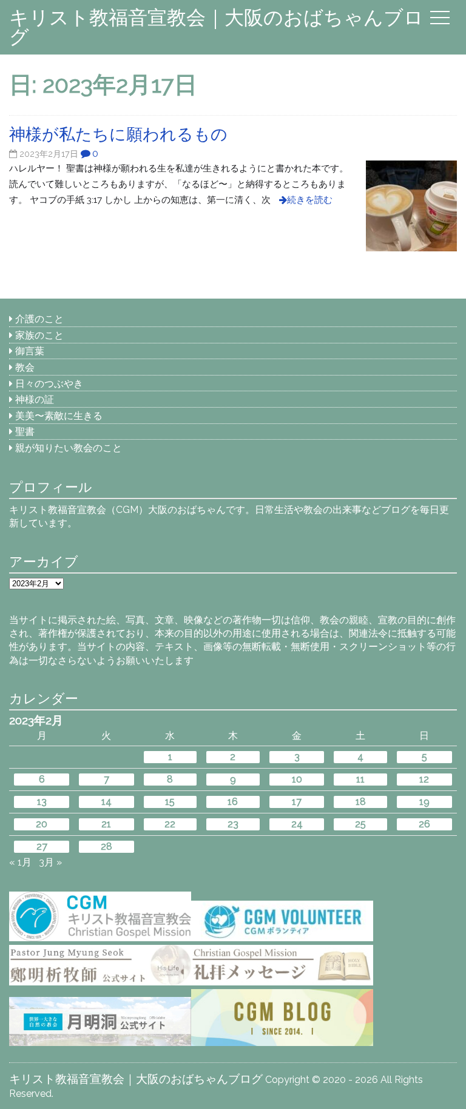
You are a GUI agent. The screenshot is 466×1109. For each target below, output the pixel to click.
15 (170, 801)
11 (360, 779)
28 (106, 846)
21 (106, 824)
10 (297, 779)
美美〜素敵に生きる (59, 416)
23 (233, 824)
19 (424, 801)
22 (169, 824)
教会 (25, 367)
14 (106, 801)
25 (360, 824)
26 (424, 824)
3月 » (50, 862)
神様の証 (34, 399)
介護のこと (39, 319)
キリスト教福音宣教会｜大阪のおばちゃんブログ (216, 27)
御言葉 (29, 351)
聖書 (25, 431)
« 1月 (20, 862)
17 (297, 801)
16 (233, 801)
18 (361, 801)
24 (297, 824)
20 (41, 824)
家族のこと (39, 335)
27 (41, 846)
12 (424, 779)
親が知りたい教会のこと (68, 448)
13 (42, 801)
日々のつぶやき (49, 383)
